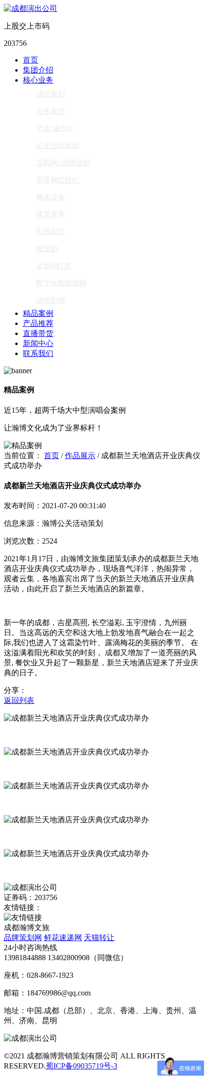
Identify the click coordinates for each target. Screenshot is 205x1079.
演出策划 (50, 94)
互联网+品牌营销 (63, 163)
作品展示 (80, 455)
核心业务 (38, 80)
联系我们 (38, 353)
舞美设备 (50, 197)
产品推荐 (38, 323)
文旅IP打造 (53, 266)
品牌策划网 (23, 937)
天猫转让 (99, 937)
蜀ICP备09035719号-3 (81, 1066)
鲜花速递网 (63, 937)
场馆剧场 (50, 300)
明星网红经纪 (57, 180)
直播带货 (38, 333)
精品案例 (38, 313)
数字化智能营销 (61, 283)
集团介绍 (38, 70)
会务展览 (50, 111)
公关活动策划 (57, 145)
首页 (30, 60)
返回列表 (19, 700)
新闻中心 (38, 343)
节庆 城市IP (54, 128)
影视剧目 (50, 231)
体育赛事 (50, 214)
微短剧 (47, 248)
